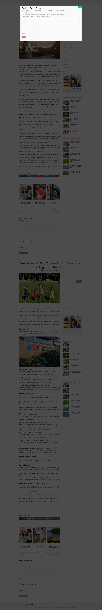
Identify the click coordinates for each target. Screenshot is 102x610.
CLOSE (80, 6)
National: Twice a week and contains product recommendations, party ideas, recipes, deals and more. (42, 12)
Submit (23, 37)
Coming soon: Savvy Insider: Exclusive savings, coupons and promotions (36, 16)
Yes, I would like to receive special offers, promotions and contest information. (38, 25)
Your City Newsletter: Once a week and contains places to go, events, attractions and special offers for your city (43, 14)
